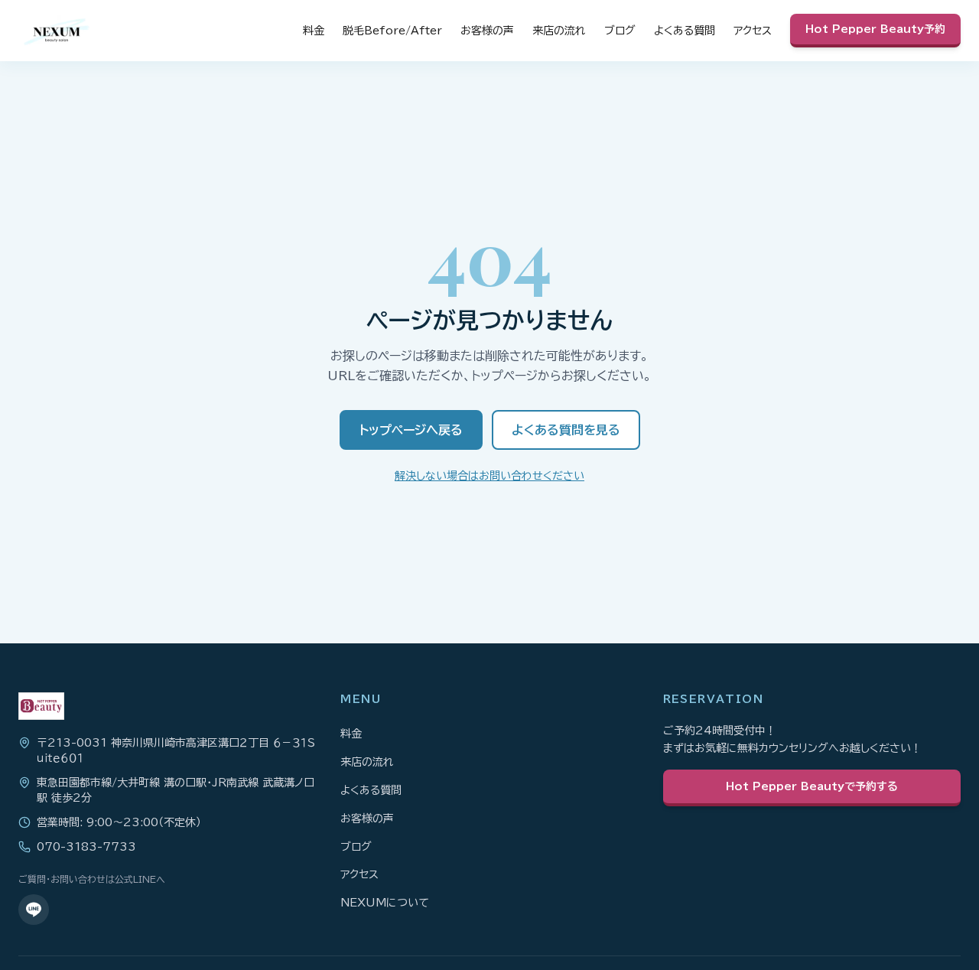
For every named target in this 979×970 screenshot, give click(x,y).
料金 (313, 30)
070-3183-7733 (86, 846)
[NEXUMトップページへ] (56, 30)
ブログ (620, 30)
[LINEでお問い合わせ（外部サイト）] (33, 909)
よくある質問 (684, 30)
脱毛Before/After (392, 30)
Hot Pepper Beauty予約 (875, 29)
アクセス (752, 30)
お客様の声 (487, 30)
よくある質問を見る (566, 430)
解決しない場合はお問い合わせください (489, 475)
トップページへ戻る (411, 430)
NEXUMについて (384, 902)
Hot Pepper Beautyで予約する (812, 786)
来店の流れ (559, 30)
